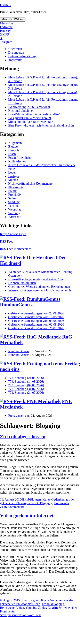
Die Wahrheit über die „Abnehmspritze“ (34, 114)
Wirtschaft (14, 217)
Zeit (2, 507)
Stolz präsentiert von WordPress (20, 615)
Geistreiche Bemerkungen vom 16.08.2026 (36, 317)
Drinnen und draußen (22, 283)
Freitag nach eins (19, 415)
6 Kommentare (14, 507)
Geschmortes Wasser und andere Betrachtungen (39, 286)
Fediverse (6, 27)
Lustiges (13, 176)
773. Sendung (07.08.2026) (26, 385)
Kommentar (61, 503)
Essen (12, 154)
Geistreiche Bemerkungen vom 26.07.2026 (36, 328)
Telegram (6, 42)
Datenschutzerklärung (22, 56)
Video (20, 607)
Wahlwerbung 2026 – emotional (29, 107)
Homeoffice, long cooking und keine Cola (35, 279)
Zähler (42, 607)
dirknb (25, 499)
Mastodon (6, 23)
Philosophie (15, 187)
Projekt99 (14, 194)
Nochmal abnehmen (21, 110)
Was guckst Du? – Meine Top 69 (29, 118)
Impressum (15, 60)
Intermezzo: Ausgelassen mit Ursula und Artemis (39, 290)
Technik (13, 205)
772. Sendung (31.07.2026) (26, 389)
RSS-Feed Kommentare (15, 249)
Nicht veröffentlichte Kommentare (30, 183)
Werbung (14, 213)
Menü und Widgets (13, 19)
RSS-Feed (6, 241)
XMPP (4, 34)
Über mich (15, 49)
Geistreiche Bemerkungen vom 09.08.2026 (36, 320)
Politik (12, 191)
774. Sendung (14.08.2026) (26, 381)
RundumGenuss (16, 304)
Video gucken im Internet (27, 515)
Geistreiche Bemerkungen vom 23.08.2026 (36, 313)
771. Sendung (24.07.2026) (26, 392)
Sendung (14, 202)
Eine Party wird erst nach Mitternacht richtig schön (41, 125)
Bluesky (5, 30)
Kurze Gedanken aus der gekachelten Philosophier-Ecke (37, 501)
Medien (13, 180)
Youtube (30, 607)
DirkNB (5, 5)
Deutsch (13, 150)
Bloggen (13, 146)
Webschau (15, 209)
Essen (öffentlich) (19, 157)
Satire (12, 198)
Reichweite (7, 607)
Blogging (46, 503)
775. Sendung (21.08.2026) (26, 378)
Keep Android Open (13, 234)
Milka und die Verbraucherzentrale (30, 121)
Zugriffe (53, 607)
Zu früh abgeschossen (22, 436)
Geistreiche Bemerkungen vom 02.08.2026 (36, 324)
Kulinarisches (17, 161)
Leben (12, 172)
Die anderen (16, 52)
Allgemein (15, 143)
